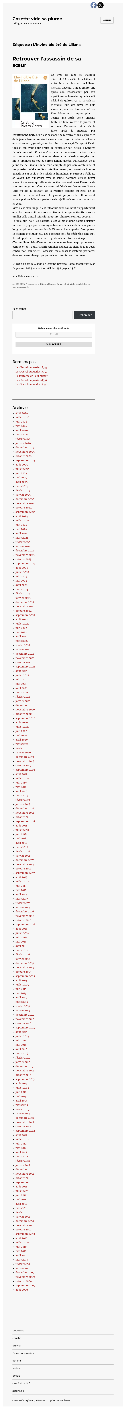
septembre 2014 (25, 1027)
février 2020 (23, 748)
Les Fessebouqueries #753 (31, 367)
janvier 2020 (23, 752)
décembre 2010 (25, 1220)
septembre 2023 (25, 563)
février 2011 (22, 1212)
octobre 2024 (24, 507)
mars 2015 (22, 1001)
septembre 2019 (25, 769)
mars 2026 (22, 434)
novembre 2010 (25, 1225)
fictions (17, 1360)
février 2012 (23, 1160)
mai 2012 (21, 1147)
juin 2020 (21, 731)
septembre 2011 (25, 1182)
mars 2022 (22, 640)
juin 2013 (21, 1092)
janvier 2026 (23, 443)
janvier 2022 (23, 649)
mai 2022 (21, 632)
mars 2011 (22, 1208)
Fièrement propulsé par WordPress (53, 1400)
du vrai (16, 1345)
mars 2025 (22, 486)
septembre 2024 (25, 511)
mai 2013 (21, 1096)
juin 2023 (21, 576)
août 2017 (21, 877)
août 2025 (22, 464)
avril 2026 (22, 430)
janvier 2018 (23, 855)
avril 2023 (22, 584)
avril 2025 (22, 481)
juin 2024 (21, 524)
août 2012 (21, 1135)
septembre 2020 (25, 718)
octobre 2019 (23, 765)
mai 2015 (21, 993)
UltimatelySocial (88, 1411)
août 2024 (22, 516)
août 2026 (22, 413)
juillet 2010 (22, 1242)
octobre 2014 (23, 1023)
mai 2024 (21, 529)
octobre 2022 (24, 610)
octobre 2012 (23, 1126)
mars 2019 (22, 795)
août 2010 (21, 1238)
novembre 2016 (25, 915)
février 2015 (23, 1006)
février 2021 (23, 696)
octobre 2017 (23, 868)
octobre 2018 (23, 817)
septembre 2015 (25, 976)
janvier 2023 (23, 597)
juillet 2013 (22, 1087)
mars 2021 (22, 692)
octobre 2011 (23, 1177)
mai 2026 (21, 425)
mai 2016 (21, 941)
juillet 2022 (22, 623)
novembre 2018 (25, 812)
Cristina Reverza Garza (51, 284)
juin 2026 (21, 421)
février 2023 (23, 593)
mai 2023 (21, 580)
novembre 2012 (25, 1122)
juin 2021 (21, 679)
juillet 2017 (22, 881)
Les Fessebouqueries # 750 (32, 384)
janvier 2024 (23, 546)
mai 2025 (21, 477)
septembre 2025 (25, 460)
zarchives (18, 1390)
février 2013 (23, 1109)
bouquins (32, 284)
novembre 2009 (25, 1276)
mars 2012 (22, 1156)
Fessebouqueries (23, 1353)
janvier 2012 (23, 1165)
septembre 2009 (25, 1285)
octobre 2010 (23, 1229)
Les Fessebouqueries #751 (31, 380)
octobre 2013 (23, 1074)
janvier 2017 (23, 907)
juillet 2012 (22, 1139)
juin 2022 (21, 627)
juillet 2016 (22, 933)
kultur (16, 1368)
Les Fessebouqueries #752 (31, 371)
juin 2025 (21, 473)
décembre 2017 (25, 859)
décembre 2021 (25, 653)
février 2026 (23, 438)
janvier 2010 (23, 1268)
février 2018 (23, 851)
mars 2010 (22, 1259)
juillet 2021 (22, 675)
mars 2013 (22, 1104)
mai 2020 (21, 735)
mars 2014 (22, 1053)
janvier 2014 (23, 1061)
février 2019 (23, 799)
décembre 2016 (25, 911)
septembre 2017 (25, 872)
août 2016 (22, 928)
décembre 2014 (25, 1014)
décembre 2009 (25, 1272)
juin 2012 (21, 1143)
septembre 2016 (25, 924)
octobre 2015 (23, 971)
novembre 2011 (25, 1173)
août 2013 (21, 1083)
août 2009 (22, 1289)
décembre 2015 (25, 963)
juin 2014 (21, 1040)
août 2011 (21, 1186)
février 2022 (23, 645)
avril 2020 (22, 739)
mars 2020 (22, 743)
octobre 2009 (24, 1281)
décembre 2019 (25, 756)
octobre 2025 (24, 456)
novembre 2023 (25, 554)
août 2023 (22, 567)
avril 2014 (21, 1049)
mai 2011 (21, 1199)
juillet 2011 (22, 1190)
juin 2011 (21, 1195)
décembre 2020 (25, 705)
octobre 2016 (23, 920)
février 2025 (23, 490)
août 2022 (22, 619)
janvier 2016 (23, 958)
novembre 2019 (25, 761)
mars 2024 (22, 537)
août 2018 (21, 825)
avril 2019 (21, 791)
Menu (107, 20)
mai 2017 (21, 890)
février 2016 (23, 954)
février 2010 (23, 1263)
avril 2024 (22, 533)
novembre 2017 (25, 864)
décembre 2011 (24, 1169)
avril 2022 (22, 636)
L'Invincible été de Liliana (76, 284)
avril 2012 (21, 1152)
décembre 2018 (25, 808)
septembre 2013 (25, 1079)
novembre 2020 (25, 709)
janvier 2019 (23, 804)
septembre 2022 (25, 615)
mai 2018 (21, 838)
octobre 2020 (24, 713)
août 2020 (22, 722)
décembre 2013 (25, 1066)
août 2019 (22, 774)
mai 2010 (21, 1251)
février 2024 (23, 541)
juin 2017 (21, 885)
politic (16, 1375)
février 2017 (23, 902)
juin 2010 (21, 1246)
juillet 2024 (22, 520)
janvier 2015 (23, 1010)
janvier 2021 (23, 700)
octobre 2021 (23, 662)
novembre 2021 (25, 657)
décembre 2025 (25, 447)
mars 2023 (22, 589)
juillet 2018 (22, 829)
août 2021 (21, 670)
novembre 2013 (25, 1070)
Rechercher (19, 308)
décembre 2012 (25, 1117)
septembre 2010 (25, 1233)
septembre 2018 (25, 821)
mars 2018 (22, 847)
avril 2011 (21, 1203)
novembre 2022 (25, 606)
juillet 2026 (23, 417)
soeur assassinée (20, 287)
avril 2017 (21, 894)
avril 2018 (21, 842)
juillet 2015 (22, 984)
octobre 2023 (24, 559)
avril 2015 (21, 997)
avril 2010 (21, 1255)
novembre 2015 (25, 967)
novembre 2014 (25, 1018)
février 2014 (23, 1057)
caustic (16, 1338)
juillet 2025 (22, 468)
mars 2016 (22, 950)
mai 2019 (21, 786)
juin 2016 (21, 937)
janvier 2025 (23, 494)
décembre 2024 (25, 498)
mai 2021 (21, 683)
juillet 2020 (22, 726)
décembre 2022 (25, 602)
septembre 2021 (25, 666)
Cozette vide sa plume (37, 18)
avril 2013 (21, 1100)
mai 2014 (21, 1044)
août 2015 (21, 980)
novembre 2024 (25, 503)
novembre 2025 (25, 451)
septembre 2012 (25, 1130)
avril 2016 (21, 945)
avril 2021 (21, 688)
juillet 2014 (22, 1036)
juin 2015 (21, 988)
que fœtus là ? (21, 1383)
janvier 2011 (23, 1216)
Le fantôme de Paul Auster (31, 375)
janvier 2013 (23, 1113)
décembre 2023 (25, 550)
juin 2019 (21, 782)
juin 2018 (21, 834)
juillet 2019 (22, 778)
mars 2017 (22, 898)
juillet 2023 (22, 572)
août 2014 (21, 1031)
